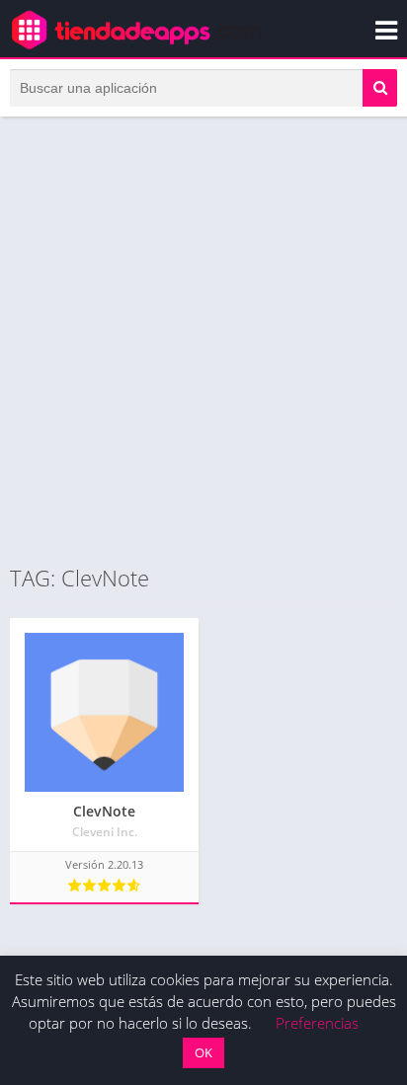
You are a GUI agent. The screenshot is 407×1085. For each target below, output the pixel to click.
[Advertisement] (203, 339)
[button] (380, 88)
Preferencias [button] (317, 1023)
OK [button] (203, 1052)
